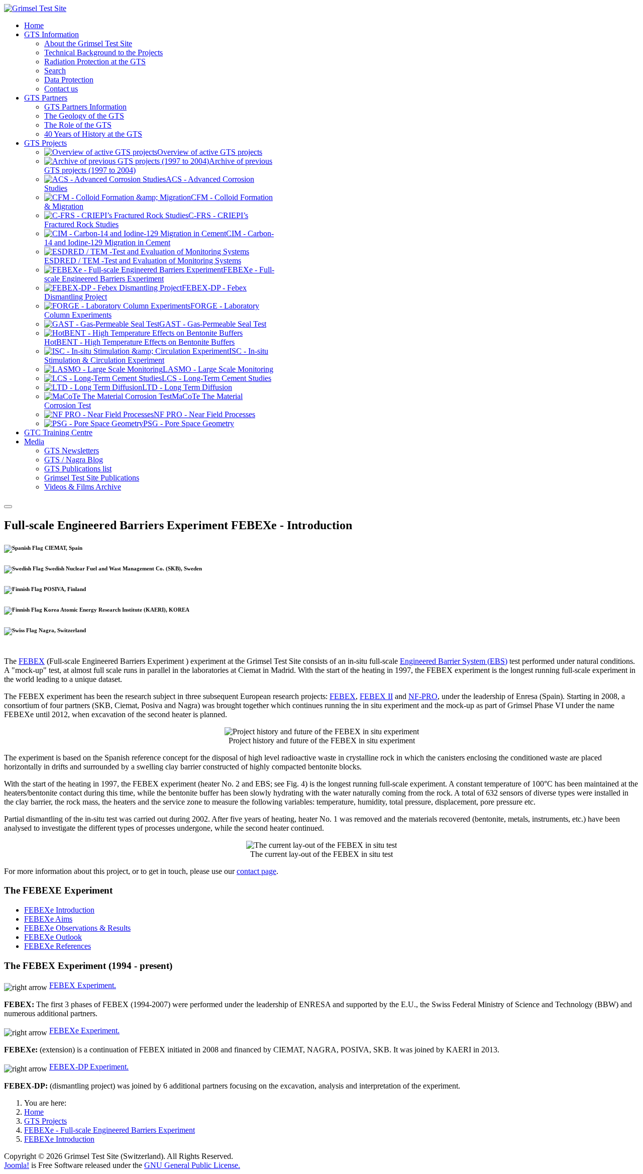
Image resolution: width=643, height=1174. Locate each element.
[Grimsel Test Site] (35, 8)
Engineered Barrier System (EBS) (453, 661)
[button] (51, 34)
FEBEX (32, 661)
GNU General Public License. (192, 1165)
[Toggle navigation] (8, 506)
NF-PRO (423, 696)
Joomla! (16, 1165)
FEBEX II (376, 696)
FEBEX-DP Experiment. (89, 1066)
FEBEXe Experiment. (84, 1030)
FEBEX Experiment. (82, 985)
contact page (256, 871)
